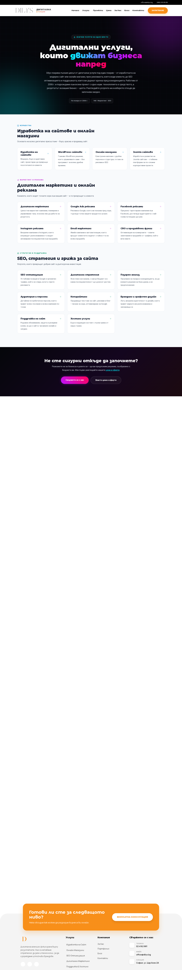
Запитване (158, 10)
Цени (108, 10)
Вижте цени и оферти (105, 380)
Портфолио (103, 948)
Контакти (138, 10)
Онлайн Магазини (75, 950)
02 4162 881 (141, 946)
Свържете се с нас (75, 380)
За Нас (118, 10)
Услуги (85, 10)
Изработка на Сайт (76, 944)
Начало (75, 10)
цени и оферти (112, 370)
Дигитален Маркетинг (78, 961)
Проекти (98, 10)
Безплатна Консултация (132, 917)
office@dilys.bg (147, 2)
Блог (126, 10)
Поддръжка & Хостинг (77, 966)
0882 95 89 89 (162, 2)
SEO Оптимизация (75, 955)
